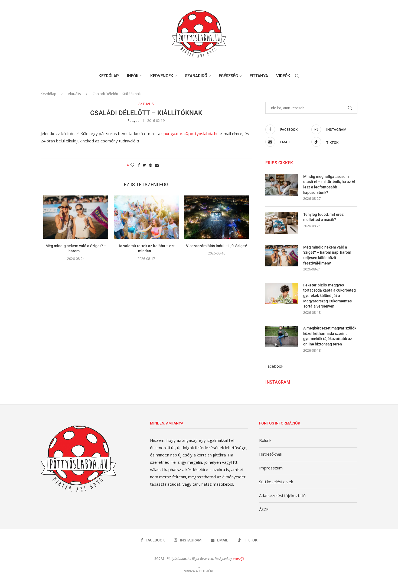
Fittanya (259, 75)
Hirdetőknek (270, 454)
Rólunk (265, 440)
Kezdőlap (109, 75)
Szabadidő (196, 75)
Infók (133, 75)
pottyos (133, 120)
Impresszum (271, 468)
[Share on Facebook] (139, 165)
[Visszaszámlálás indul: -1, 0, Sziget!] (216, 217)
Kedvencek (161, 75)
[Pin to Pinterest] (150, 165)
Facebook (274, 366)
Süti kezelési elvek (276, 481)
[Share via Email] (157, 165)
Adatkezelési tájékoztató (282, 495)
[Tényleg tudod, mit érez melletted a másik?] (281, 223)
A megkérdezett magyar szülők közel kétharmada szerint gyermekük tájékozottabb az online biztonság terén (329, 336)
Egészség (228, 75)
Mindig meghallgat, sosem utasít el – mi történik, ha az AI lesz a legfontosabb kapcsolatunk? (329, 184)
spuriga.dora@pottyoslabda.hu (189, 133)
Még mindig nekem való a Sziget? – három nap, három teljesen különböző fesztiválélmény (327, 255)
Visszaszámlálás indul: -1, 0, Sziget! (216, 246)
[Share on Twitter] (144, 165)
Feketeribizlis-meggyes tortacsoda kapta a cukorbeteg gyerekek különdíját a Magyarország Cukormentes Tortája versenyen (329, 295)
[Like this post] (132, 165)
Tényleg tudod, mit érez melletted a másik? (323, 217)
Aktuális (74, 93)
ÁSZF (263, 509)
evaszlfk (238, 558)
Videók (283, 75)
